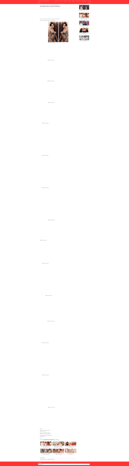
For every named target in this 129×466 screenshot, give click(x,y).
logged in (45, 459)
